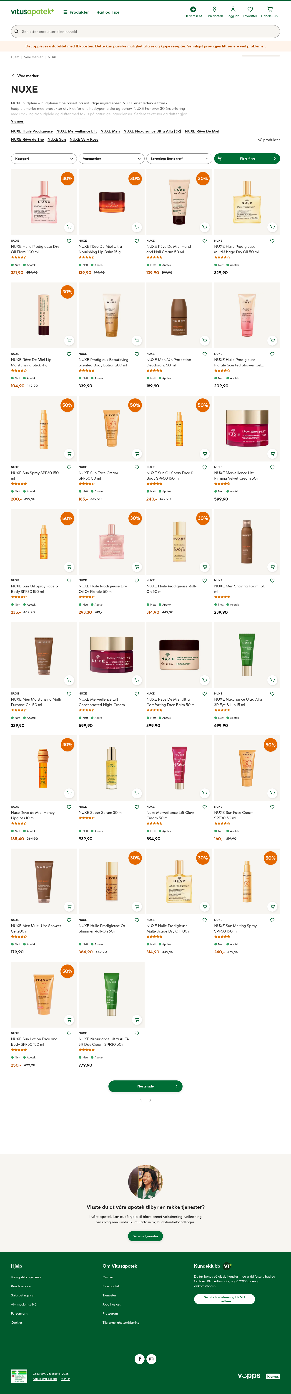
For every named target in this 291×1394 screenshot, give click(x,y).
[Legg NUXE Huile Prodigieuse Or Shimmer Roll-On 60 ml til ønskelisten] (137, 920)
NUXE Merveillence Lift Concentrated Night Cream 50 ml (102, 702)
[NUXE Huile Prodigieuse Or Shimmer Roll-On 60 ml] (112, 881)
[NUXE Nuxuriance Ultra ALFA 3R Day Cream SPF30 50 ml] (112, 995)
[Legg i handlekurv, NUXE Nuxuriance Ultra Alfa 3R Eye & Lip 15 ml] (272, 680)
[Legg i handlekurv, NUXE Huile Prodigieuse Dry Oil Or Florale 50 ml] (137, 567)
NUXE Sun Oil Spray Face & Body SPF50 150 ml (170, 476)
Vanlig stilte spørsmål (26, 1277)
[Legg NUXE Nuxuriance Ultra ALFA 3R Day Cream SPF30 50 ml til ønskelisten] (137, 1033)
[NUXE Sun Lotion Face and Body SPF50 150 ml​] (44, 995)
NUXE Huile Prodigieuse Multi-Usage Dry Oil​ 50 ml (236, 249)
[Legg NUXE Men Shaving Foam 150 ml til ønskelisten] (272, 581)
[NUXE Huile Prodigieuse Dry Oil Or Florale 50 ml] (112, 542)
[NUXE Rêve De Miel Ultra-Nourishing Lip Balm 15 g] (112, 202)
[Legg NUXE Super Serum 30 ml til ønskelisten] (137, 807)
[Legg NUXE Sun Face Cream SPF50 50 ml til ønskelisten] (137, 467)
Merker (65, 1378)
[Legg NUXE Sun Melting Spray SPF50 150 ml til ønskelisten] (272, 920)
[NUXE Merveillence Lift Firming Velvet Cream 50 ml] (247, 428)
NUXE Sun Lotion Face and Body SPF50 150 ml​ (34, 1042)
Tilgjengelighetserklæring (121, 1322)
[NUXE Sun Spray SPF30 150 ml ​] (44, 428)
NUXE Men (110, 131)
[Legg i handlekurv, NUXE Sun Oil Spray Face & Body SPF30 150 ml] (69, 567)
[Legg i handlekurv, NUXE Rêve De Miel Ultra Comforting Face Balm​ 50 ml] (205, 680)
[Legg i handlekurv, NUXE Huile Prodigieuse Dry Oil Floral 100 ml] (69, 227)
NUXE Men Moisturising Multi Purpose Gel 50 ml (36, 702)
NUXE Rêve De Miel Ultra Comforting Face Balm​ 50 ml (171, 702)
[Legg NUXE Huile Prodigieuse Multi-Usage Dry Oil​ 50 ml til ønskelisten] (272, 241)
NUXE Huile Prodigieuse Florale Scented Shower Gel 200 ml (237, 362)
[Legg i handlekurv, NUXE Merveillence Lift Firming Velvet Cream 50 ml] (272, 454)
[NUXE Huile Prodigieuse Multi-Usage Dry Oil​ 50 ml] (247, 202)
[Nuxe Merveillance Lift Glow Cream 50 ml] (179, 768)
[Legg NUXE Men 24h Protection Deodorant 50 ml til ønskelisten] (205, 354)
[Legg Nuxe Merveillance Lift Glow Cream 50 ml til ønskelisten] (205, 807)
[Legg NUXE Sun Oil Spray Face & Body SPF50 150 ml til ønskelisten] (205, 467)
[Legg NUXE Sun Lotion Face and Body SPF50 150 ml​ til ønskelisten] (69, 1033)
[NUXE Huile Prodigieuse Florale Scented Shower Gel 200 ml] (247, 315)
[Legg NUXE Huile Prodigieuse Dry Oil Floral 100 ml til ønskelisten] (69, 241)
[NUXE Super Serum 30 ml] (112, 768)
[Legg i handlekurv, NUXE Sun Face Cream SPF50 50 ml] (137, 454)
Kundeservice (21, 1286)
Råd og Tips (108, 12)
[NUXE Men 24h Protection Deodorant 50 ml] (179, 315)
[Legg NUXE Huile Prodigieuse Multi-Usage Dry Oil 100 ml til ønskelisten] (205, 920)
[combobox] (145, 31)
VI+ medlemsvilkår (24, 1304)
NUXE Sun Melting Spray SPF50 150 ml (235, 928)
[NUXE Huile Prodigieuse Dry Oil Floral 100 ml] (44, 202)
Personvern (19, 1313)
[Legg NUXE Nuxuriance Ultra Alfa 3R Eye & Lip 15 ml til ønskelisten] (272, 694)
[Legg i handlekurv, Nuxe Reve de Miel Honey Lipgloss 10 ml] (69, 793)
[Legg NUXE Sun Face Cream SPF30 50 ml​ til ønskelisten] (272, 807)
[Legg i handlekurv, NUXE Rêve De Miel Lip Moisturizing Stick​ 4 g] (69, 341)
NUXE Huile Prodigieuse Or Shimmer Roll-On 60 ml (102, 928)
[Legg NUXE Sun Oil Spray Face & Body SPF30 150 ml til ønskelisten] (69, 581)
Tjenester (109, 1295)
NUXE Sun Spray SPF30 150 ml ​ (35, 476)
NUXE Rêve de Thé (27, 139)
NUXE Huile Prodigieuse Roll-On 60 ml (171, 589)
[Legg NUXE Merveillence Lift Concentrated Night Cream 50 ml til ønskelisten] (137, 694)
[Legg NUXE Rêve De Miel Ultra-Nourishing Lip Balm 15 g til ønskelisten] (137, 241)
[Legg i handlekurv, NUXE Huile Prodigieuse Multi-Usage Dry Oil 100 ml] (205, 907)
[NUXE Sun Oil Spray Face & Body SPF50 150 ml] (179, 428)
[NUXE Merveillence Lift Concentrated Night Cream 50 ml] (112, 655)
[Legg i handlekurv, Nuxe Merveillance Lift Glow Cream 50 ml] (205, 793)
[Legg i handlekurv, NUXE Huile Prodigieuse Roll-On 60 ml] (205, 567)
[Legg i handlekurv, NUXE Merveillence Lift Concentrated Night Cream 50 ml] (137, 680)
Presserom (110, 1313)
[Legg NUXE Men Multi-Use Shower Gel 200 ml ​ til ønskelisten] (69, 920)
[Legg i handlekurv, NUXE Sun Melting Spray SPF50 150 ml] (272, 907)
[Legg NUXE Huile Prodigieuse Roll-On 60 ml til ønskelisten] (205, 581)
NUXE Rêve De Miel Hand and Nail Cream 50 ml (168, 249)
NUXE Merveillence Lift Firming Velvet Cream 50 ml (237, 476)
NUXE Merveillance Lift (76, 131)
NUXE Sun (57, 139)
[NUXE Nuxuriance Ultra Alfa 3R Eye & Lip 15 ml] (247, 655)
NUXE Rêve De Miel (202, 131)
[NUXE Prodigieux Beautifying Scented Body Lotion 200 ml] (112, 315)
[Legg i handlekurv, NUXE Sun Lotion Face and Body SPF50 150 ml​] (69, 1020)
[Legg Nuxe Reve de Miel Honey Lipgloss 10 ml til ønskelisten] (69, 807)
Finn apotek (111, 1286)
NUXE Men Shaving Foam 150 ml (239, 589)
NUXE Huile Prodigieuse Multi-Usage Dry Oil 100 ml (169, 928)
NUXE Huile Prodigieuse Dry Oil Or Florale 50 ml (103, 589)
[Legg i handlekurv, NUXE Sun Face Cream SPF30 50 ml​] (272, 793)
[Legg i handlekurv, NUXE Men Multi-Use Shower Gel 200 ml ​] (69, 907)
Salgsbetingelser (23, 1295)
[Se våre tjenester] (145, 1182)
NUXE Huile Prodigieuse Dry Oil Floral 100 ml (35, 249)
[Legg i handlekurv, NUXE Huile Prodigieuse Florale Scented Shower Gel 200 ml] (272, 341)
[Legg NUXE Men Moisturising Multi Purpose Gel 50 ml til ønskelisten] (69, 694)
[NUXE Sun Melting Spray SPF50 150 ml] (247, 881)
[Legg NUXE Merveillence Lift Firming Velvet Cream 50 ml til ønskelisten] (272, 467)
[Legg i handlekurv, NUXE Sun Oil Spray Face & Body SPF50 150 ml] (205, 454)
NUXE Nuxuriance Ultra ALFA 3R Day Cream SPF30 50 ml (104, 1042)
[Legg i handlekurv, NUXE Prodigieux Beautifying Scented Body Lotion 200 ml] (137, 341)
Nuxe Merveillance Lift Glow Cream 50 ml (170, 815)
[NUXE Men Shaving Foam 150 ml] (247, 542)
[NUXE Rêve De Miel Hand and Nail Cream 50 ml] (179, 202)
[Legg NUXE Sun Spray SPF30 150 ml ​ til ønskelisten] (69, 467)
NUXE (16, 240)
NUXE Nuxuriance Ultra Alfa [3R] (152, 131)
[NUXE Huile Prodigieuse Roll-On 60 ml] (179, 542)
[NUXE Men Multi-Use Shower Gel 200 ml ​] (44, 881)
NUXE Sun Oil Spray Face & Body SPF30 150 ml (34, 589)
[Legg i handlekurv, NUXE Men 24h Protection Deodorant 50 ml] (205, 341)
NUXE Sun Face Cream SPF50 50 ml (98, 476)
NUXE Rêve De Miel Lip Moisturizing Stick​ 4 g (31, 362)
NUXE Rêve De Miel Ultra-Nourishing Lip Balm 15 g (101, 249)
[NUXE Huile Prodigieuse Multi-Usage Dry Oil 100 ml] (179, 881)
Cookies (17, 1322)
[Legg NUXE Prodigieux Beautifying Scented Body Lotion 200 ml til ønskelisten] (137, 354)
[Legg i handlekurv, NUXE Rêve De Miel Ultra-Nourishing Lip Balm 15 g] (137, 227)
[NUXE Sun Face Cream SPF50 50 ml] (112, 428)
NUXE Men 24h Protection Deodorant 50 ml (168, 362)
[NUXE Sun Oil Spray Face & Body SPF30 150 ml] (44, 542)
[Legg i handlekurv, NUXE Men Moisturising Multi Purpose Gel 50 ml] (69, 680)
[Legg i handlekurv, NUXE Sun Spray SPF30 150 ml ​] (69, 454)
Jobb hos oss (112, 1304)
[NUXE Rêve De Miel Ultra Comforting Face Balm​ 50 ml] (179, 655)
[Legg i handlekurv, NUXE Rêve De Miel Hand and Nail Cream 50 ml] (205, 227)
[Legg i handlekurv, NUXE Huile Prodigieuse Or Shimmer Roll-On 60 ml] (137, 907)
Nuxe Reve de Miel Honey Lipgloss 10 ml (33, 815)
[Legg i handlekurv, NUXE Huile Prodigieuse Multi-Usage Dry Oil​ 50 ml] (272, 227)
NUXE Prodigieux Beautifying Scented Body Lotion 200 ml (103, 362)
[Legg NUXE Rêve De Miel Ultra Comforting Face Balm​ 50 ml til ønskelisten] (205, 694)
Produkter (79, 12)
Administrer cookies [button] (45, 1378)
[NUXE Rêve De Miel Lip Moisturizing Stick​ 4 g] (44, 315)
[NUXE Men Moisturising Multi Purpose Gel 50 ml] (44, 655)
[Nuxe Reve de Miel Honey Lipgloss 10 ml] (44, 768)
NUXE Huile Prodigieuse (32, 131)
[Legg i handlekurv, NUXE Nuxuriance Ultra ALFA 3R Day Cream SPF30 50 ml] (137, 1020)
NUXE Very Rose (84, 139)
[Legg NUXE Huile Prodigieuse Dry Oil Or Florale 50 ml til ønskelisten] (137, 581)
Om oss (108, 1277)
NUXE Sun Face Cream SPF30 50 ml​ (233, 815)
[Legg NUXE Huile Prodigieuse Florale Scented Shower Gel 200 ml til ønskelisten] (272, 354)
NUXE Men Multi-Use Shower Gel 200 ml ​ (36, 928)
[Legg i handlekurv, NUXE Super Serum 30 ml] (137, 793)
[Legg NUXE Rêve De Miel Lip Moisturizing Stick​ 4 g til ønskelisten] (69, 354)
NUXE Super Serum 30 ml (101, 812)
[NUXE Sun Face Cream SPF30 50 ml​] (247, 768)
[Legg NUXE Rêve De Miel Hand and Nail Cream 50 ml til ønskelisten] (205, 241)
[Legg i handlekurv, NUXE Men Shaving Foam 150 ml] (272, 567)
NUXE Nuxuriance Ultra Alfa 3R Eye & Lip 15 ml (238, 702)
